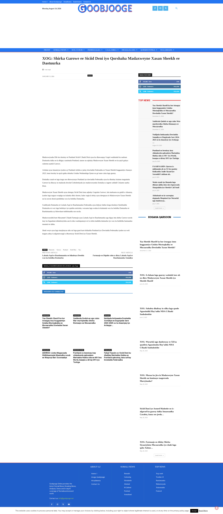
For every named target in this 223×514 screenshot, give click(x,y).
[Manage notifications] (217, 508)
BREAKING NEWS (78, 350)
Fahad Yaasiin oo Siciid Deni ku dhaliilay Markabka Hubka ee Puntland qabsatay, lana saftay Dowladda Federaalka (117, 356)
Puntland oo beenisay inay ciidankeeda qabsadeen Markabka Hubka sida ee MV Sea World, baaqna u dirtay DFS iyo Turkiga (87, 357)
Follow (128, 277)
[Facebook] (154, 8)
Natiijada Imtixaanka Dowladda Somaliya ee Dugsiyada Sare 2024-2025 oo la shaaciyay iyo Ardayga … (117, 321)
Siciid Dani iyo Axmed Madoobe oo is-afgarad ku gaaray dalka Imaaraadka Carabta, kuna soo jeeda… (157, 411)
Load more (158, 208)
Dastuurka (51, 249)
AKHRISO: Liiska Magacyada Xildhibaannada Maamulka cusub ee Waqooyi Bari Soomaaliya (56, 355)
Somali (90, 75)
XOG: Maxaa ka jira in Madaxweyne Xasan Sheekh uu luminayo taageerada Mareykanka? (160, 378)
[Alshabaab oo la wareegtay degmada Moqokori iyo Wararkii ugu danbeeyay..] (144, 198)
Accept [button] (194, 511)
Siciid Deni (73, 249)
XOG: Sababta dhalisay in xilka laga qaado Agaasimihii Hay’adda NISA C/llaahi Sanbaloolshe (159, 311)
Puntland (65, 249)
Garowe (59, 249)
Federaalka (46, 315)
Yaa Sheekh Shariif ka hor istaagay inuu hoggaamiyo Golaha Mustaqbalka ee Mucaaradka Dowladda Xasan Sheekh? (55, 323)
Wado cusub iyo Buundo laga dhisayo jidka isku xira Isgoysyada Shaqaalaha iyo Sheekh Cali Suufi (166, 184)
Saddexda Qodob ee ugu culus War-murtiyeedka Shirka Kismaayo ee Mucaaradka (86, 320)
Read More (203, 511)
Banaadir (107, 315)
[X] (165, 8)
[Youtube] (69, 504)
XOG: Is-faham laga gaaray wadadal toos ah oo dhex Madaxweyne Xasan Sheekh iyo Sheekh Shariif (160, 278)
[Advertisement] (111, 30)
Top (80, 249)
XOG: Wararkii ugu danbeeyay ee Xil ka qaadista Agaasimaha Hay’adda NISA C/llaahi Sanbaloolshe (158, 345)
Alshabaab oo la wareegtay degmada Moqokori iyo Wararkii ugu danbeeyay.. (165, 198)
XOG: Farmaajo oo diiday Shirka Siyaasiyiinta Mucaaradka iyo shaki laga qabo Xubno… (158, 445)
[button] (176, 8)
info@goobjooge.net (66, 498)
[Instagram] (160, 8)
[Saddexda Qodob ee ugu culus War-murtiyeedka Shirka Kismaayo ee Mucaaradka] (87, 306)
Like (129, 272)
